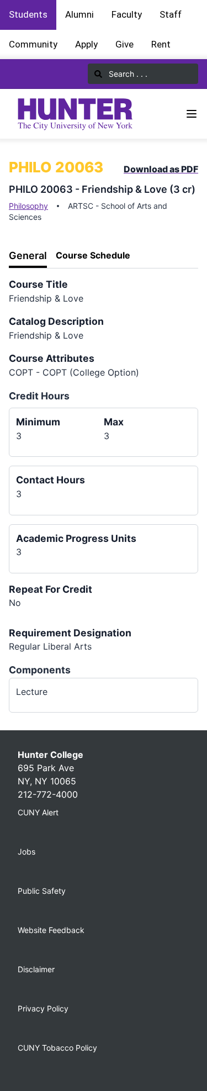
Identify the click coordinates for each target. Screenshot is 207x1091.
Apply (86, 44)
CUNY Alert (38, 812)
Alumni (79, 14)
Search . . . (127, 73)
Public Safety (42, 890)
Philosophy (28, 205)
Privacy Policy (43, 1008)
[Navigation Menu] (192, 114)
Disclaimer (36, 969)
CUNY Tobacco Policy (57, 1047)
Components (40, 670)
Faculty (127, 14)
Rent (161, 44)
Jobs (26, 851)
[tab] (28, 256)
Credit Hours (39, 396)
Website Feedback (51, 930)
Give (124, 44)
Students (28, 14)
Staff (171, 14)
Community (33, 44)
